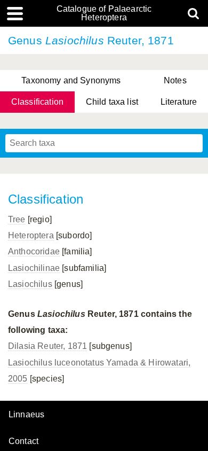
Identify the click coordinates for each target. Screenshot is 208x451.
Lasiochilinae (34, 268)
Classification (37, 101)
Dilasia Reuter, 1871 (47, 346)
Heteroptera (31, 235)
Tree (17, 219)
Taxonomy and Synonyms (71, 80)
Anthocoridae (34, 251)
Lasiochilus (30, 284)
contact (23, 441)
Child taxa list (112, 101)
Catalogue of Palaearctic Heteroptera (104, 13)
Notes (175, 80)
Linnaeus (26, 414)
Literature (179, 101)
